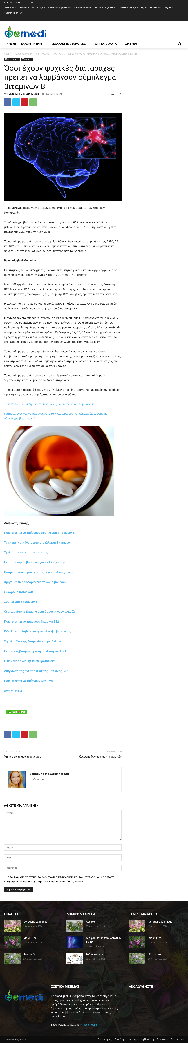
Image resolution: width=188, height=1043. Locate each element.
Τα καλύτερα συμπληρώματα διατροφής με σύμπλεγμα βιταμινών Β (48, 404)
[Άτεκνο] (74, 926)
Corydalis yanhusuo (36, 921)
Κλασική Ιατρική (23, 53)
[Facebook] (177, 18)
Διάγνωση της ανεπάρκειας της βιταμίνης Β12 (36, 671)
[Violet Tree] (12, 942)
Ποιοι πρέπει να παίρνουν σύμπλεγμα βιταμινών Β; (40, 532)
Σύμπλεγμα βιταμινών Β (21, 601)
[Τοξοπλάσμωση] (74, 958)
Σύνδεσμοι (162, 1039)
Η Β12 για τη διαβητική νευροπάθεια (29, 661)
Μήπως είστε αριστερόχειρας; (22, 756)
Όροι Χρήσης (105, 1039)
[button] (179, 43)
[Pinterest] (24, 102)
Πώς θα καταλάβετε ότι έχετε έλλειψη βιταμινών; (37, 631)
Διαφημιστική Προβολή (141, 1039)
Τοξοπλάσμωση (95, 954)
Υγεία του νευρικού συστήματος (26, 552)
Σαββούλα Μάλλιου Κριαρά (24, 93)
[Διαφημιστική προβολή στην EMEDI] (74, 942)
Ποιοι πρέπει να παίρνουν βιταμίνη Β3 (30, 680)
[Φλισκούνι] (12, 958)
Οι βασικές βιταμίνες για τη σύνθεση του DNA (35, 651)
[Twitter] (16, 102)
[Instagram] (182, 18)
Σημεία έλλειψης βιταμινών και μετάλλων (32, 641)
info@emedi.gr (89, 1024)
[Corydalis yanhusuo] (12, 926)
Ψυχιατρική (42, 53)
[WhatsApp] (33, 102)
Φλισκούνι (30, 954)
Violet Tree (30, 938)
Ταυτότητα (120, 1039)
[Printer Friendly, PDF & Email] (16, 712)
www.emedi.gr (13, 690)
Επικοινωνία (177, 1039)
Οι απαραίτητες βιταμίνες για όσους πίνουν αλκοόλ (39, 611)
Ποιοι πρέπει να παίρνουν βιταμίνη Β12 (31, 621)
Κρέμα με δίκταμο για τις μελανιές (100, 756)
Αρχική (7, 53)
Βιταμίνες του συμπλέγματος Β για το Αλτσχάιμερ (38, 572)
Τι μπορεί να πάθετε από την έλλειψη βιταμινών (37, 542)
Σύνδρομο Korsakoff (18, 592)
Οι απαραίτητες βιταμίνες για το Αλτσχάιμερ (34, 562)
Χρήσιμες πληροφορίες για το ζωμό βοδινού (35, 582)
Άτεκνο (90, 921)
